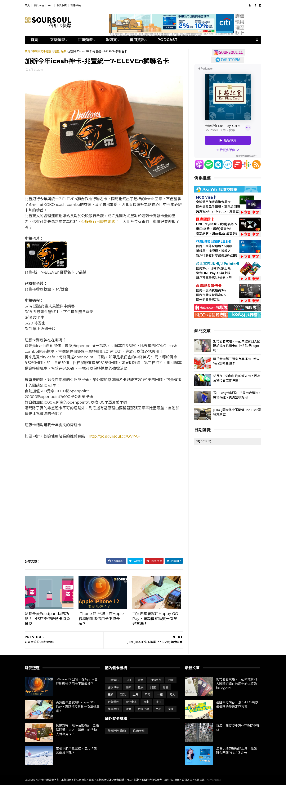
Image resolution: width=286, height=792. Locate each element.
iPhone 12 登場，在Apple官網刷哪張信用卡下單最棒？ (101, 618)
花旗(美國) (139, 730)
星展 (140, 687)
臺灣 (171, 709)
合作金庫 (131, 701)
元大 (172, 694)
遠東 (146, 701)
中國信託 (113, 680)
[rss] (250, 5)
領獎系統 (62, 5)
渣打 (158, 701)
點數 (63, 51)
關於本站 (39, 5)
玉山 (128, 680)
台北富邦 (155, 680)
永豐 (140, 680)
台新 (171, 680)
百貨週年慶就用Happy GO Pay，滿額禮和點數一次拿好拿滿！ (155, 618)
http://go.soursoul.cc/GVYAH (114, 436)
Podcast (167, 39)
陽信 (128, 709)
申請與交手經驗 (41, 51)
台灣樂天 (113, 701)
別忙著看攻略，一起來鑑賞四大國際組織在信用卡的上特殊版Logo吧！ (236, 345)
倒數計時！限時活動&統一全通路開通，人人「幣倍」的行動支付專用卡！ (77, 729)
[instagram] (260, 5)
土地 (158, 709)
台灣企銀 (143, 709)
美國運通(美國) (117, 730)
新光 (123, 694)
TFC (50, 5)
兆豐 (56, 51)
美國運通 (113, 709)
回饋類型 (85, 39)
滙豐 (165, 687)
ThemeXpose (213, 779)
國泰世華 (113, 687)
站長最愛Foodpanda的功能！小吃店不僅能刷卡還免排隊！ (47, 618)
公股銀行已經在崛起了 (100, 221)
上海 (135, 694)
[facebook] (255, 5)
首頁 (27, 5)
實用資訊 (137, 39)
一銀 (160, 694)
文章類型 (57, 39)
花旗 (110, 694)
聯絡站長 (76, 5)
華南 (147, 694)
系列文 (111, 39)
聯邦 (128, 687)
